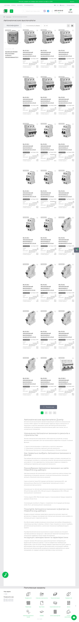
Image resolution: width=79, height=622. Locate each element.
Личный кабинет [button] (71, 5)
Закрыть (72, 1)
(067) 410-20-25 (58, 10)
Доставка (7, 5)
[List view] (68, 25)
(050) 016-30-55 (58, 12)
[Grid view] (72, 25)
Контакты (20, 5)
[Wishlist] (19, 31)
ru (55, 5)
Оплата (13, 5)
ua (57, 5)
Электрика (8, 16)
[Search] (24, 11)
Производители (28, 5)
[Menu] (11, 11)
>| (54, 413)
